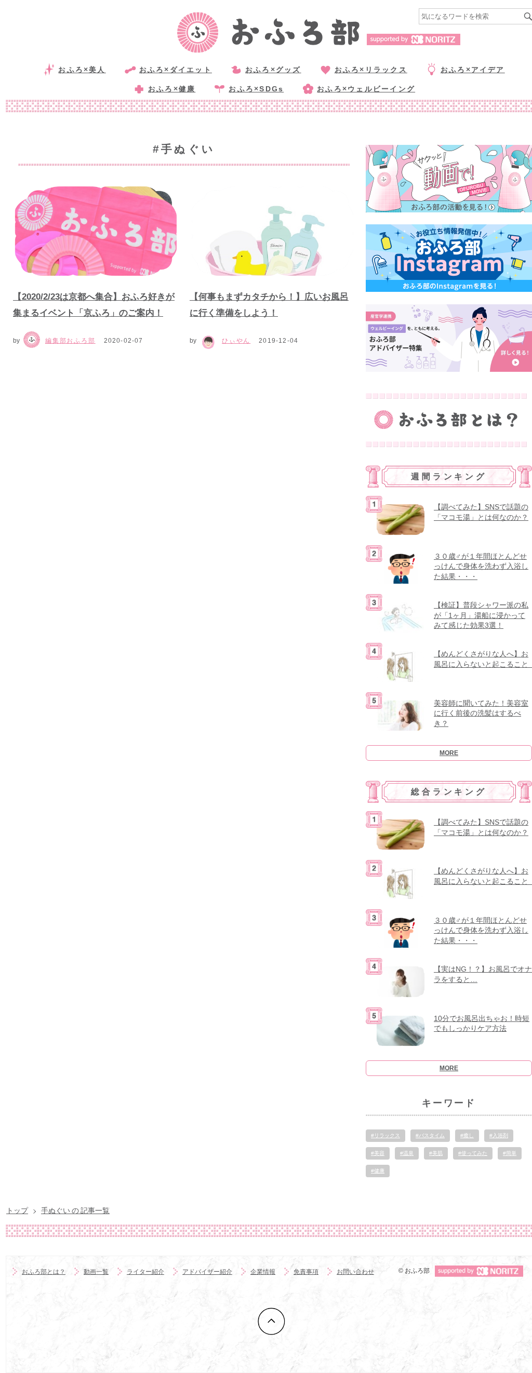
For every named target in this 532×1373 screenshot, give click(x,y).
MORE (449, 753)
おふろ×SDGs (256, 89)
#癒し (467, 1135)
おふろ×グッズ (273, 69)
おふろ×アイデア (473, 69)
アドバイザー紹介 (207, 1271)
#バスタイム (430, 1135)
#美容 (377, 1153)
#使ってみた (472, 1153)
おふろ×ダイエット (175, 69)
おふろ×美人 (81, 69)
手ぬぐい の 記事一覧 (75, 1210)
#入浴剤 (498, 1135)
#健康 (377, 1171)
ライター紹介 (145, 1271)
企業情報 (262, 1271)
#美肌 (436, 1153)
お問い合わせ (355, 1271)
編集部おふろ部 (70, 340)
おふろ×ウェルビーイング (366, 89)
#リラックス (385, 1135)
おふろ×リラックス (371, 69)
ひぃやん (236, 340)
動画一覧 (96, 1271)
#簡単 (509, 1153)
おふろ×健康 (171, 89)
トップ (17, 1210)
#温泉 (407, 1153)
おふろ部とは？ (43, 1271)
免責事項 (306, 1271)
